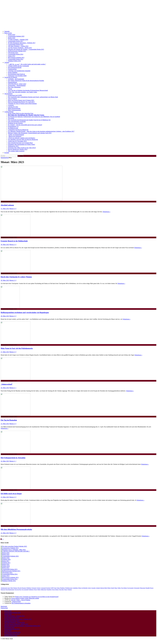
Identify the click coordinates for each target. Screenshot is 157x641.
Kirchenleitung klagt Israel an (16, 74)
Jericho (89, 588)
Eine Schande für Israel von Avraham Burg (20, 143)
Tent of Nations (12, 98)
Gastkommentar (8, 111)
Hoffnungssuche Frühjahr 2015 (17, 51)
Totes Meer (61, 589)
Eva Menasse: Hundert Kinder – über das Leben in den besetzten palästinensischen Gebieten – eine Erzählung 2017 (41, 131)
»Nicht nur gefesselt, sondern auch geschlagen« (21, 138)
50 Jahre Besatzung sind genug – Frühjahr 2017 (21, 43)
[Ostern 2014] (5, 576)
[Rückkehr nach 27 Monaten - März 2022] (13, 549)
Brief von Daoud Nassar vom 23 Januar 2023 (21, 100)
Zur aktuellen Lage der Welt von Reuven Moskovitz (23, 139)
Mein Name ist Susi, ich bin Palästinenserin (17, 348)
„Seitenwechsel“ (7, 384)
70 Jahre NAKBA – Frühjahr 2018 (18, 39)
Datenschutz (4, 608)
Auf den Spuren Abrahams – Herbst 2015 (20, 47)
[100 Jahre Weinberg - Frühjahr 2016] (5, 566)
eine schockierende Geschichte (17, 121)
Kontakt (6, 152)
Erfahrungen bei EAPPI (15, 95)
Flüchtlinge (62, 588)
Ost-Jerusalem (130, 588)
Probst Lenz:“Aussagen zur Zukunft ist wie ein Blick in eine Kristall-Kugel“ (37, 596)
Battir (12, 588)
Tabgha (38, 589)
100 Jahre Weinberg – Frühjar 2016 (18, 46)
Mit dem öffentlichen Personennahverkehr (16, 529)
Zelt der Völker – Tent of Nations (20, 600)
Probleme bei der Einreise (15, 123)
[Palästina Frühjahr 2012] (8, 580)
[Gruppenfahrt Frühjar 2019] (10, 556)
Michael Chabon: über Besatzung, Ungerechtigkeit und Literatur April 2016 (29, 133)
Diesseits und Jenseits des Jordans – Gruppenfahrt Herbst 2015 (26, 49)
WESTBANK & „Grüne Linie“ (17, 84)
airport (8, 588)
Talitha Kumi (43, 589)
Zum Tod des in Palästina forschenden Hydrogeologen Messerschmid (28, 90)
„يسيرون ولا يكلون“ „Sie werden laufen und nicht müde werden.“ (27, 64)
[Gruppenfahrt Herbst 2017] (5, 561)
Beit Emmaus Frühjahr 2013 (16, 57)
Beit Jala (19, 588)
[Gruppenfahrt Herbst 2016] (5, 564)
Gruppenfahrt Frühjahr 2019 (16, 36)
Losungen (11, 105)
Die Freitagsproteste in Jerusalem (13, 458)
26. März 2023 (5, 388)
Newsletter (11, 118)
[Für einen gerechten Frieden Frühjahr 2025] (14, 546)
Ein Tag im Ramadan (9, 420)
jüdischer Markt (103, 588)
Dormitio (48, 588)
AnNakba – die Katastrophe (16, 79)
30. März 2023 (5, 244)
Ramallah (148, 588)
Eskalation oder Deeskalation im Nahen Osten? (21, 144)
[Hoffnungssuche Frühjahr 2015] (11, 571)
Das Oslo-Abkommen (14, 87)
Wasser (10, 89)
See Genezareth (25, 589)
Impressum (4, 606)
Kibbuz (109, 588)
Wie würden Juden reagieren (16, 151)
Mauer (115, 588)
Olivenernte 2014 (13, 52)
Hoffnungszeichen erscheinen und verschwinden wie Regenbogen (25, 312)
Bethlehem (29, 588)
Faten (55, 588)
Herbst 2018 (11, 38)
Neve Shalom (124, 588)
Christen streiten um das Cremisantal (18, 66)
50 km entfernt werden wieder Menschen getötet (25, 598)
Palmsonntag (142, 588)
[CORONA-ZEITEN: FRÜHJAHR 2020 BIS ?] (15, 551)
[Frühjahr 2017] (6, 562)
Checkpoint (34, 588)
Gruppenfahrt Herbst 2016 (15, 44)
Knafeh (112, 588)
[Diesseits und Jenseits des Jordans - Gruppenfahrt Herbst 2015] (9, 569)
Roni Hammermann (10, 589)
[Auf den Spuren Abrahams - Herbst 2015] (5, 567)
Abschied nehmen (7, 205)
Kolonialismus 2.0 (13, 126)
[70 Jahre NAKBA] (6, 559)
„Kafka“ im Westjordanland (16, 134)
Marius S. (12, 208)
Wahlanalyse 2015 (13, 146)
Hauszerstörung (12, 82)
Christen (6, 62)
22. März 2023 (5, 533)
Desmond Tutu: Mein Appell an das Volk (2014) (22, 147)
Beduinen (15, 588)
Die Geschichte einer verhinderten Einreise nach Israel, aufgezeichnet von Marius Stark (33, 97)
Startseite (7, 31)
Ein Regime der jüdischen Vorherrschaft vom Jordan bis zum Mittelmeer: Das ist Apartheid (34, 116)
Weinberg (70, 589)
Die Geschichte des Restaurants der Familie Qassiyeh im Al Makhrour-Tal (29, 120)
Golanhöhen (75, 588)
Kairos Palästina (12, 72)
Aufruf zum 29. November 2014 (17, 141)
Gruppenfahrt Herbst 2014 (15, 54)
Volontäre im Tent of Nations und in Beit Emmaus (22, 103)
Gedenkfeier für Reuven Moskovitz (18, 129)
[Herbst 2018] (5, 558)
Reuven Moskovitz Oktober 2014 (17, 149)
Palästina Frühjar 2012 (14, 61)
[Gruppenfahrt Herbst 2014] (9, 574)
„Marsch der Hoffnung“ (15, 136)
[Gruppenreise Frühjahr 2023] (10, 548)
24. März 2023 (5, 461)
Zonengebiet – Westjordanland (17, 85)
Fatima (58, 588)
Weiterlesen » (106, 211)
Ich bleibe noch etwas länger (11, 494)
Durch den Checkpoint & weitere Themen (16, 277)
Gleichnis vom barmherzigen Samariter (19, 71)
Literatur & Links (13, 107)
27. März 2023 (5, 352)
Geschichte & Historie (10, 77)
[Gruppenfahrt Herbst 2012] (9, 579)
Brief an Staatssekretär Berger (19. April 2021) (21, 102)
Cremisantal (43, 588)
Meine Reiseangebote (14, 108)
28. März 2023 (5, 316)
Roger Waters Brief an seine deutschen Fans (20, 113)
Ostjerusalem (136, 588)
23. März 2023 (5, 497)
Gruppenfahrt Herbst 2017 (15, 41)
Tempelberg (49, 589)
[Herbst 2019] (5, 553)
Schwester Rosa (18, 589)
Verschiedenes (8, 93)
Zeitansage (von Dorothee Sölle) (17, 75)
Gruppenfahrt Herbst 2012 (15, 59)
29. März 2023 (5, 280)
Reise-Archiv (8, 33)
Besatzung (24, 588)
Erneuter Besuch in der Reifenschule (14, 241)
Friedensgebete (12, 69)
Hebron (79, 588)
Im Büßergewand (13, 128)
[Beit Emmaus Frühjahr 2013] (10, 577)
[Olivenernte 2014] (7, 572)
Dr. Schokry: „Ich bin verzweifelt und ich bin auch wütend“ (25, 125)
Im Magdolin (84, 588)
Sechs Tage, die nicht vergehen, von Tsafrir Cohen (22, 92)
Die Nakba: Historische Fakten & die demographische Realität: (26, 80)
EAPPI (52, 588)
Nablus (119, 588)
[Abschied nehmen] (31, 200)
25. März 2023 (5, 423)
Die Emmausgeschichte (14, 67)
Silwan (35, 589)
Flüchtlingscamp (68, 588)
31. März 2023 (5, 208)
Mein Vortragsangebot (14, 110)
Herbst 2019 (11, 34)
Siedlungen (31, 589)
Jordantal (98, 588)
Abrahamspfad (4, 588)
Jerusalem (93, 588)
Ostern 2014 (11, 56)
